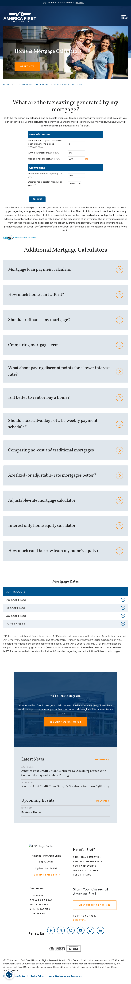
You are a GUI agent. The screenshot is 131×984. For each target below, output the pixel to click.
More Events (100, 800)
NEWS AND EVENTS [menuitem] (84, 866)
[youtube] (81, 930)
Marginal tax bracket (44, 158)
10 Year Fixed (15, 624)
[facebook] (51, 930)
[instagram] (71, 930)
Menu (123, 17)
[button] (65, 721)
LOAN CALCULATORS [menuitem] (85, 870)
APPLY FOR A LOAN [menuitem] (41, 900)
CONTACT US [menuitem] (37, 913)
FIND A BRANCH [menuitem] (39, 904)
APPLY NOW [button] (27, 66)
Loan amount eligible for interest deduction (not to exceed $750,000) (45, 144)
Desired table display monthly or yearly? (45, 183)
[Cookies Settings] (9, 974)
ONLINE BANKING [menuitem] (40, 909)
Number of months (45, 175)
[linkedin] (100, 930)
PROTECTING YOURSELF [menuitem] (87, 861)
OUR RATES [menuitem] (36, 895)
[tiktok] (90, 930)
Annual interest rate (43, 152)
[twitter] (61, 930)
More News (101, 759)
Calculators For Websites (25, 237)
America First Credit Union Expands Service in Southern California (65, 787)
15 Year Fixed (15, 608)
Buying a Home (31, 812)
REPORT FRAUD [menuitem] (82, 875)
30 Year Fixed (16, 616)
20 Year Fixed (16, 600)
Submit (37, 199)
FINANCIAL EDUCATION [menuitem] (87, 857)
